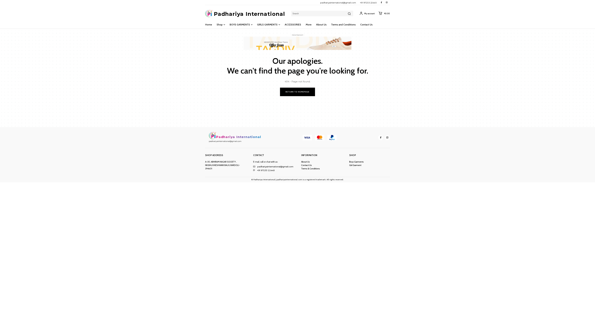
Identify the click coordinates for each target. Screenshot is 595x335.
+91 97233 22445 (368, 2)
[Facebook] (381, 2)
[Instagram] (386, 2)
